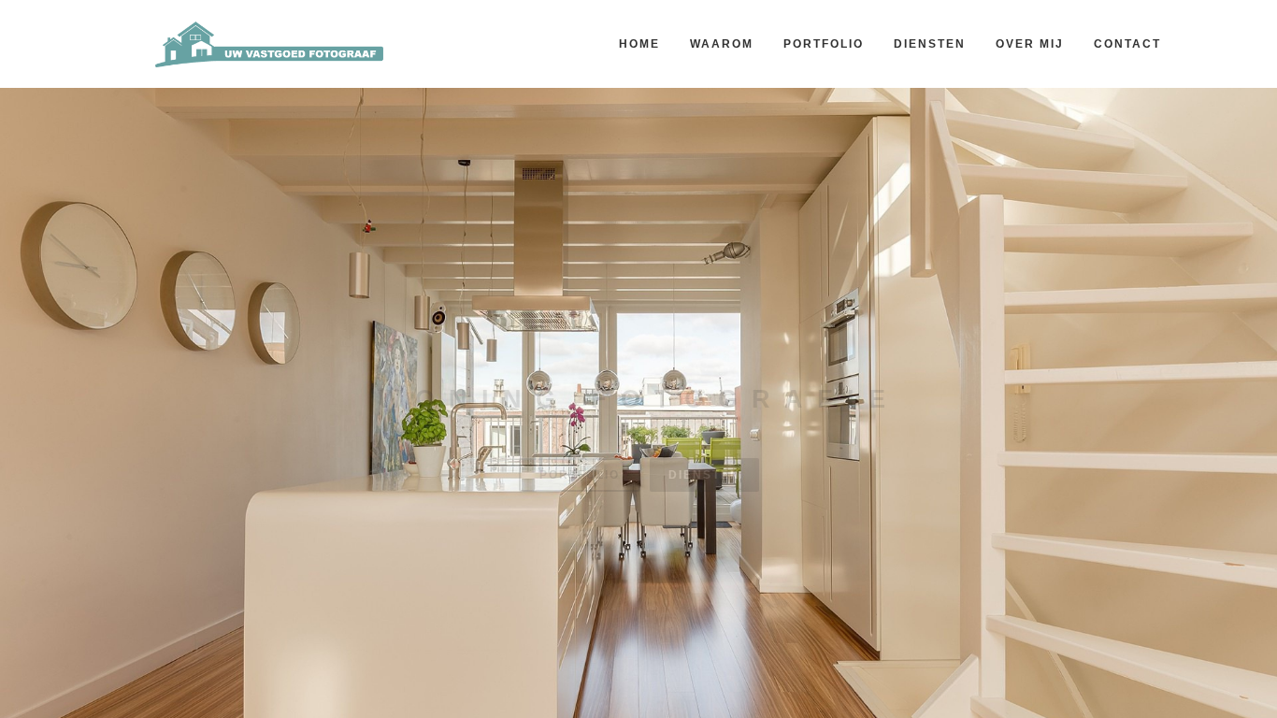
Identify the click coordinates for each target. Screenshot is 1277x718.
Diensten (930, 43)
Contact (1127, 43)
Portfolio (823, 43)
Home (639, 43)
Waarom (721, 43)
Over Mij (1030, 43)
